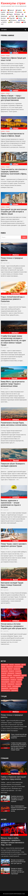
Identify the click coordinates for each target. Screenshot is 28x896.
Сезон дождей (5, 682)
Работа (12, 677)
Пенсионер (11, 673)
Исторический (18, 666)
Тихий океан (11, 684)
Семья (13, 682)
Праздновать (5, 677)
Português (20, 16)
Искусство (10, 666)
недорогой (14, 690)
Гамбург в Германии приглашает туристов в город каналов (13, 778)
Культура (4, 671)
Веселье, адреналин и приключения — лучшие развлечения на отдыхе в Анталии (11, 503)
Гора (11, 664)
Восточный (5, 664)
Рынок (20, 679)
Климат (4, 669)
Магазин (11, 671)
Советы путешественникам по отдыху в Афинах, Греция (12, 135)
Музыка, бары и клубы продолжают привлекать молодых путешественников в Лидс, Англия (12, 841)
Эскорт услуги (13, 688)
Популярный (16, 675)
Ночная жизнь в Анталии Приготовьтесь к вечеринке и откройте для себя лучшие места (13, 626)
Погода (9, 675)
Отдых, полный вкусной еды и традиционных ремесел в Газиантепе (12, 299)
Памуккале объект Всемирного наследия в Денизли (13, 465)
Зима (3, 666)
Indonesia (19, 12)
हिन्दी (11, 22)
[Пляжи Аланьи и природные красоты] (14, 706)
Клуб (10, 669)
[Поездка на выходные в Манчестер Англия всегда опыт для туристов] (5, 860)
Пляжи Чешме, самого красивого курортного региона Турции (14, 545)
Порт (24, 675)
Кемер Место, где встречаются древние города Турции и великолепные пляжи (12, 384)
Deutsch (11, 10)
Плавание (18, 673)
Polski (12, 16)
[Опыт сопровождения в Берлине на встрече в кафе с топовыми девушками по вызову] (5, 806)
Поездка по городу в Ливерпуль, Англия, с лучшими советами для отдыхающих (17, 871)
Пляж (4, 675)
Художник (18, 684)
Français (10, 12)
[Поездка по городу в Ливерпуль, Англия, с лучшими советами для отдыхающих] (5, 869)
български (13, 20)
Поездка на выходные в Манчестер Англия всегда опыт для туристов (18, 861)
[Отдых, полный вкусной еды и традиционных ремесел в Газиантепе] (5, 734)
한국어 (4, 22)
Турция (4, 696)
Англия (3, 819)
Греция (7, 55)
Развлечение (19, 677)
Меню (5, 29)
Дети (23, 664)
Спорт (18, 682)
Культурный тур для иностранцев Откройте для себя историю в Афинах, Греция (14, 211)
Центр (4, 686)
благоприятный (6, 690)
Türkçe (20, 18)
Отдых (4, 673)
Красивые (17, 669)
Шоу (9, 686)
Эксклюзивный (16, 686)
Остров (18, 671)
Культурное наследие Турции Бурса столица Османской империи (12, 585)
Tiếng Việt (12, 18)
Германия (4, 758)
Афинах (3, 55)
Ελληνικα (22, 20)
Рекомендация (5, 679)
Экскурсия (5, 688)
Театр (4, 684)
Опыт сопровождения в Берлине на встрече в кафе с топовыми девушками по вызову (19, 808)
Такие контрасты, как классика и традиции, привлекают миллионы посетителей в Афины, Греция (14, 172)
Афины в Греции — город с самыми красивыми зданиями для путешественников (13, 98)
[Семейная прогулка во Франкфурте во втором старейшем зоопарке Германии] (5, 796)
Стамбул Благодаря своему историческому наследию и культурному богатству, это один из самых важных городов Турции (13, 340)
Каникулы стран (13, 3)
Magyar (10, 14)
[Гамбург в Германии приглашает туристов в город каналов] (14, 768)
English (19, 10)
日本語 (17, 22)
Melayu (18, 14)
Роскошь (13, 679)
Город (17, 664)
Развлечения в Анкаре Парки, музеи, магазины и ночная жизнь (14, 424)
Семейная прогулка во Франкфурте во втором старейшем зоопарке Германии (17, 798)
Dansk (4, 10)
